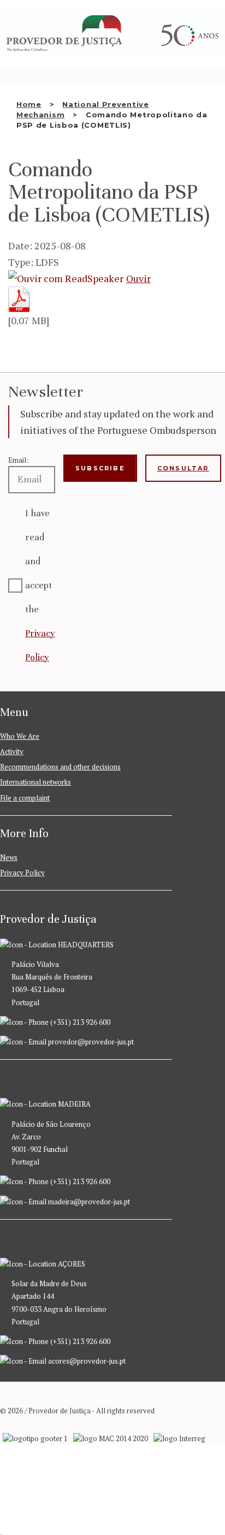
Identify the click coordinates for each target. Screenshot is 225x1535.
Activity (11, 751)
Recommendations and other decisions (60, 767)
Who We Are (19, 736)
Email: (18, 460)
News (8, 857)
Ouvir (138, 278)
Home (29, 104)
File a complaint (25, 798)
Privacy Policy (22, 872)
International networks (35, 782)
